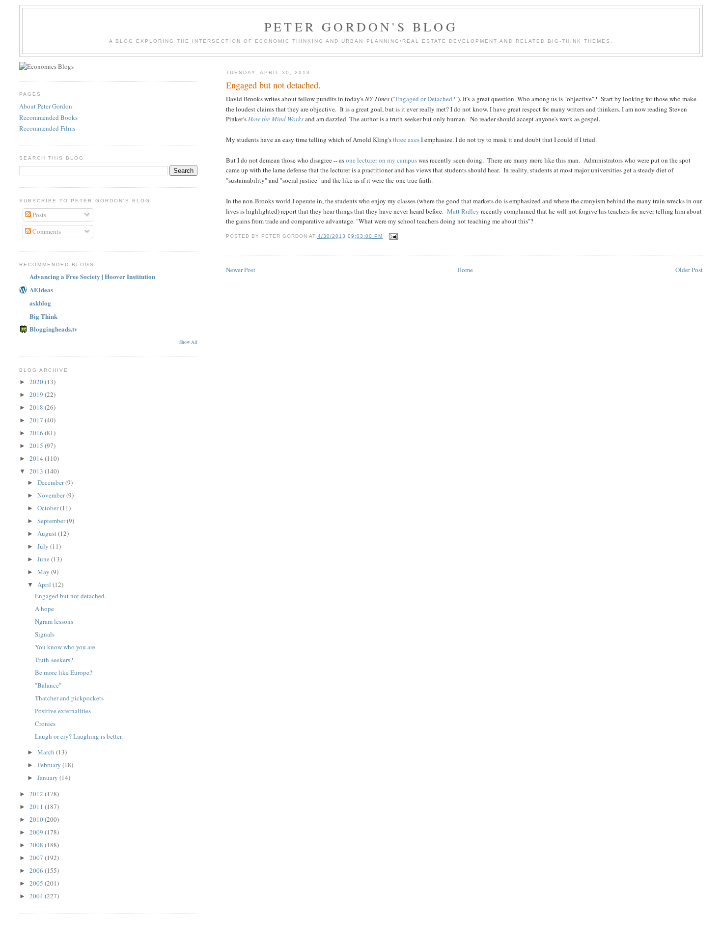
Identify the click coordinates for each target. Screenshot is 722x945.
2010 (37, 819)
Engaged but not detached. (70, 595)
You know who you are (65, 646)
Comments (46, 231)
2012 (37, 793)
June (44, 559)
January (48, 777)
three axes (406, 139)
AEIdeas (41, 289)
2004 (37, 895)
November (51, 495)
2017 (37, 420)
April (45, 584)
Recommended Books (48, 117)
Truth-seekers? (54, 659)
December (51, 482)
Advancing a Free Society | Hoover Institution (92, 276)
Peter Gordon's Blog (361, 26)
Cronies (45, 723)
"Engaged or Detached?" (425, 98)
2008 (37, 844)
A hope (44, 608)
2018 (37, 407)
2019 (37, 394)
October (48, 507)
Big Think (43, 316)
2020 (37, 381)
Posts (38, 214)
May (44, 571)
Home (465, 269)
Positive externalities (63, 710)
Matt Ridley (463, 211)
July (43, 546)
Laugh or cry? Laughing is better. (79, 736)
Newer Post (240, 269)
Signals (45, 634)
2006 (37, 870)
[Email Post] (393, 236)
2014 (37, 458)
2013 (37, 471)
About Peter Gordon (45, 106)
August (47, 533)
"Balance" (48, 685)
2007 (37, 857)
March (46, 752)
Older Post (689, 269)
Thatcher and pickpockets (69, 698)
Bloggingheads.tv (53, 329)
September (52, 520)
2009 (37, 832)
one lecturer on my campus (381, 160)
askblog (40, 302)
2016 (37, 432)
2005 (37, 883)
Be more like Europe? (63, 672)
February (49, 764)
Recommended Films (47, 128)
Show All (188, 342)
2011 (37, 806)
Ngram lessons (54, 621)
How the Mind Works (276, 118)
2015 (37, 445)
